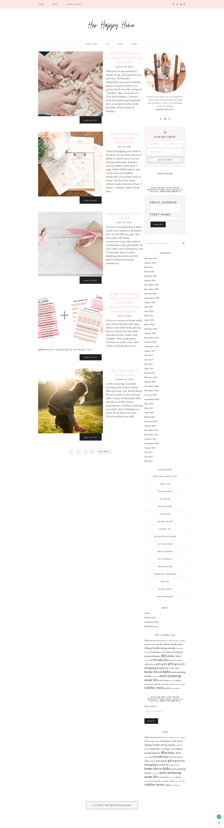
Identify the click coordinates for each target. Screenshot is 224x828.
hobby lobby (174, 668)
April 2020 (148, 320)
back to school (168, 641)
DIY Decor (165, 499)
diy (164, 655)
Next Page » (104, 452)
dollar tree (174, 656)
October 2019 (150, 342)
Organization (165, 566)
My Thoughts (165, 559)
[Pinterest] (169, 119)
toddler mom (154, 688)
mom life (151, 680)
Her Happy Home (112, 25)
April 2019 (148, 368)
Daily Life (165, 484)
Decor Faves (165, 491)
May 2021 (148, 267)
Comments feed (151, 622)
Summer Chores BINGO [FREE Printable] (124, 138)
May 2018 (148, 408)
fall (151, 660)
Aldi (146, 640)
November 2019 (151, 338)
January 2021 (150, 280)
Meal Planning (165, 551)
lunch (173, 672)
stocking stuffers (168, 684)
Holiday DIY (165, 529)
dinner (156, 656)
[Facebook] (160, 119)
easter (146, 660)
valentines (176, 688)
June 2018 (148, 404)
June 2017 (148, 457)
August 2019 (149, 351)
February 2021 (150, 276)
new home (164, 680)
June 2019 (148, 360)
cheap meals (167, 648)
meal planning (170, 676)
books (157, 644)
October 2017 (150, 439)
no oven (172, 681)
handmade (162, 668)
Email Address (163, 202)
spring (157, 684)
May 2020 (148, 316)
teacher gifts (180, 684)
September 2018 (151, 399)
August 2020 (149, 302)
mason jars (155, 676)
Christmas (155, 652)
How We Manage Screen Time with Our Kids (124, 58)
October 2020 (150, 294)
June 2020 (148, 311)
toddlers (168, 688)
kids (166, 672)
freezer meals (175, 660)
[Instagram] (165, 119)
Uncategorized (165, 597)
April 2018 (148, 413)
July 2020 (148, 307)
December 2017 (151, 430)
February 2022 (150, 258)
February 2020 (150, 329)
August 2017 (149, 448)
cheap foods (152, 648)
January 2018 (150, 426)
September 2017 (151, 443)
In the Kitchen (165, 544)
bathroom (149, 644)
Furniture (165, 514)
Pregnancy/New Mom (165, 574)
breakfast (165, 644)
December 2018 (151, 386)
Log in (147, 613)
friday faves (149, 664)
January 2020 (150, 333)
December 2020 (151, 285)
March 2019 (149, 373)
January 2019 (150, 382)
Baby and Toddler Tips (165, 476)
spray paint (149, 684)
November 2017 (151, 435)
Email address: (151, 706)
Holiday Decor (165, 521)
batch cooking (180, 641)
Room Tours (165, 589)
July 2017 (148, 452)
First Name (160, 214)
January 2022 (150, 263)
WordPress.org (151, 626)
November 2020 (151, 289)
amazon (153, 640)
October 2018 (150, 395)
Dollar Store (165, 506)
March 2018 (149, 417)
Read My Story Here (165, 109)
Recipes (165, 582)
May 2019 (148, 364)
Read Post (90, 120)
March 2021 (149, 272)
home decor (153, 672)
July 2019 (148, 355)
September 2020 (151, 298)
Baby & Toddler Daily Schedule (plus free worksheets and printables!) (124, 303)
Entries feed (149, 618)
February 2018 (150, 421)
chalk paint (177, 644)
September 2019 (151, 346)
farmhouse (161, 660)
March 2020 (149, 324)
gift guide (161, 664)
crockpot (166, 652)
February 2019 (150, 377)
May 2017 (148, 461)
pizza (178, 680)
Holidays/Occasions (165, 536)
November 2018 (151, 391)
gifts (171, 664)
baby (159, 641)
